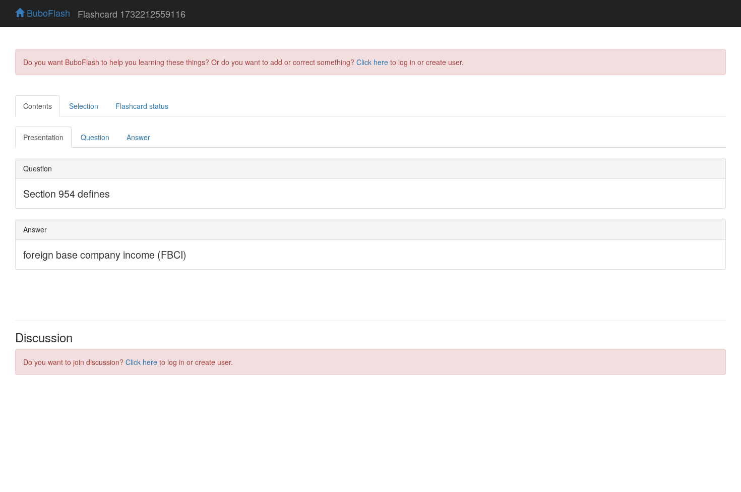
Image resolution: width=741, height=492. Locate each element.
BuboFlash (47, 12)
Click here (372, 62)
